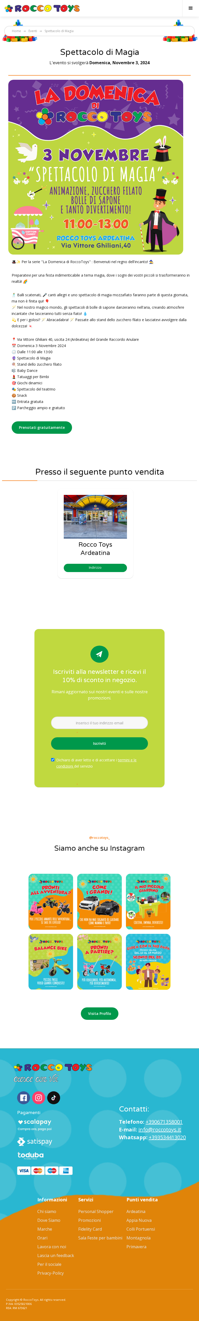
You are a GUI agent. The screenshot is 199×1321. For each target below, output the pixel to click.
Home (16, 31)
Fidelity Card (90, 1229)
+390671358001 (164, 1121)
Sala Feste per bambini (100, 1238)
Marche (44, 1229)
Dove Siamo (48, 1220)
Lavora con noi (51, 1247)
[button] (190, 8)
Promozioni (89, 1220)
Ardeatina (135, 1211)
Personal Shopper (95, 1211)
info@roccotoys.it (159, 1129)
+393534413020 (167, 1137)
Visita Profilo (99, 1013)
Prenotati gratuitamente (42, 427)
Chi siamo (46, 1211)
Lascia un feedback (55, 1255)
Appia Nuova (139, 1220)
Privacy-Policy (50, 1273)
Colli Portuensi (140, 1229)
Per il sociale (49, 1264)
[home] (42, 8)
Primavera (136, 1247)
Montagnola (138, 1238)
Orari (42, 1238)
